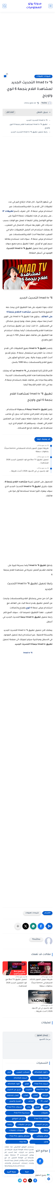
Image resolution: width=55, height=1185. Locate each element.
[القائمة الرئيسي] (50, 6)
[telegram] (20, 1180)
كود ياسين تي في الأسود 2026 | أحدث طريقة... (29, 471)
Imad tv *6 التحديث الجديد (36, 120)
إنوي (46, 1107)
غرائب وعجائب (42, 1136)
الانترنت (29, 1090)
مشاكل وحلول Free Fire (19, 1136)
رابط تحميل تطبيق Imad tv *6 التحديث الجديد (28, 132)
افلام (27, 1084)
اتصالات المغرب (22, 1072)
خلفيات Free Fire (41, 1119)
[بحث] (4, 6)
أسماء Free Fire (41, 1084)
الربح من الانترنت (14, 1090)
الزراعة (45, 1096)
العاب (26, 1096)
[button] (41, 926)
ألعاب (35, 1096)
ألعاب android (13, 1096)
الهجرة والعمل (15, 1101)
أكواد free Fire (42, 1090)
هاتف (46, 1142)
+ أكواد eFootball (41, 1072)
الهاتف (31, 1101)
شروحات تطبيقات (43, 76)
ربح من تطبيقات (24, 1125)
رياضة (9, 1125)
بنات (29, 1107)
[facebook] (40, 1161)
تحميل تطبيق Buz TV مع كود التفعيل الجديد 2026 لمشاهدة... (27, 461)
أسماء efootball (20, 1078)
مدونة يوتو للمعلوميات (34, 5)
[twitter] (30, 1180)
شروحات (33, 1130)
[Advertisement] (27, 44)
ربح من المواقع (18, 1119)
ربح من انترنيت (42, 1125)
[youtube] (25, 1180)
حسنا (27, 1172)
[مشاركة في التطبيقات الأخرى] (18, 926)
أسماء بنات (43, 1078)
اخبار (9, 1072)
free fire (23, 1142)
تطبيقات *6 (8, 211)
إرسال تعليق (42, 1035)
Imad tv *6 (27, 653)
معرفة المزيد (11, 1172)
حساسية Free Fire (21, 1113)
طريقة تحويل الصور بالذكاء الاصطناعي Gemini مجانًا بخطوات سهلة (26, 450)
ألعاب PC (44, 1101)
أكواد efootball (14, 1084)
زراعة (46, 1130)
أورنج (37, 1107)
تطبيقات (44, 1113)
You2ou (44, 103)
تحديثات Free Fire (14, 1107)
